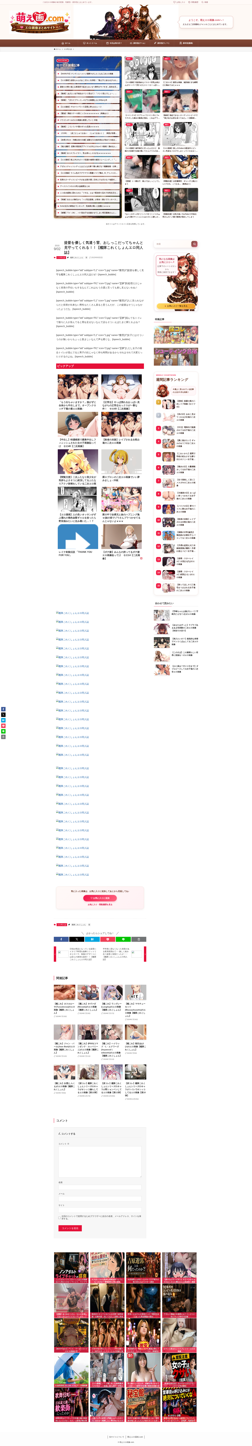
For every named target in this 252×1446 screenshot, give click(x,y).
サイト (61, 1205)
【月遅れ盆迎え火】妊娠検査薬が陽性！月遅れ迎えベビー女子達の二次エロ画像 (185, 548)
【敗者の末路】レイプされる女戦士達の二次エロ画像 (185, 522)
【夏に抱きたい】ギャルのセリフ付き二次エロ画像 (185, 443)
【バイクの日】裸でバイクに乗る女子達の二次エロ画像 (185, 509)
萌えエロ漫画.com (135, 1437)
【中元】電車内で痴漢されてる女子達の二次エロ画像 (185, 430)
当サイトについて (116, 1437)
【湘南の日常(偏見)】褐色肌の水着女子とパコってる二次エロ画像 (185, 535)
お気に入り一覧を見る (176, 306)
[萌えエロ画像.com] (40, 22)
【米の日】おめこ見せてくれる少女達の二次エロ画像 (185, 417)
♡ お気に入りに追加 (100, 898)
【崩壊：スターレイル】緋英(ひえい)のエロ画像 (185, 574)
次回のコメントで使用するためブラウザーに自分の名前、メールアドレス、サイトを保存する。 (101, 1217)
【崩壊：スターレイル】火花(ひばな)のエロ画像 (185, 561)
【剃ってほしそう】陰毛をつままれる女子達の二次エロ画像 (185, 588)
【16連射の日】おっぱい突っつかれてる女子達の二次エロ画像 (186, 496)
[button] (61, 939)
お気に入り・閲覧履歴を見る (100, 904)
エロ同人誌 (61, 257)
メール (61, 1194)
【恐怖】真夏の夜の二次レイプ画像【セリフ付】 (185, 404)
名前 (60, 1182)
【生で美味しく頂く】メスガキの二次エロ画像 (185, 483)
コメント (63, 1144)
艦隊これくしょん (76, 257)
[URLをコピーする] (138, 939)
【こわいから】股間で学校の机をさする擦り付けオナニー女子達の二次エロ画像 (185, 456)
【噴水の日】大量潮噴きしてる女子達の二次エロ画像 (185, 469)
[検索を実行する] (194, 244)
